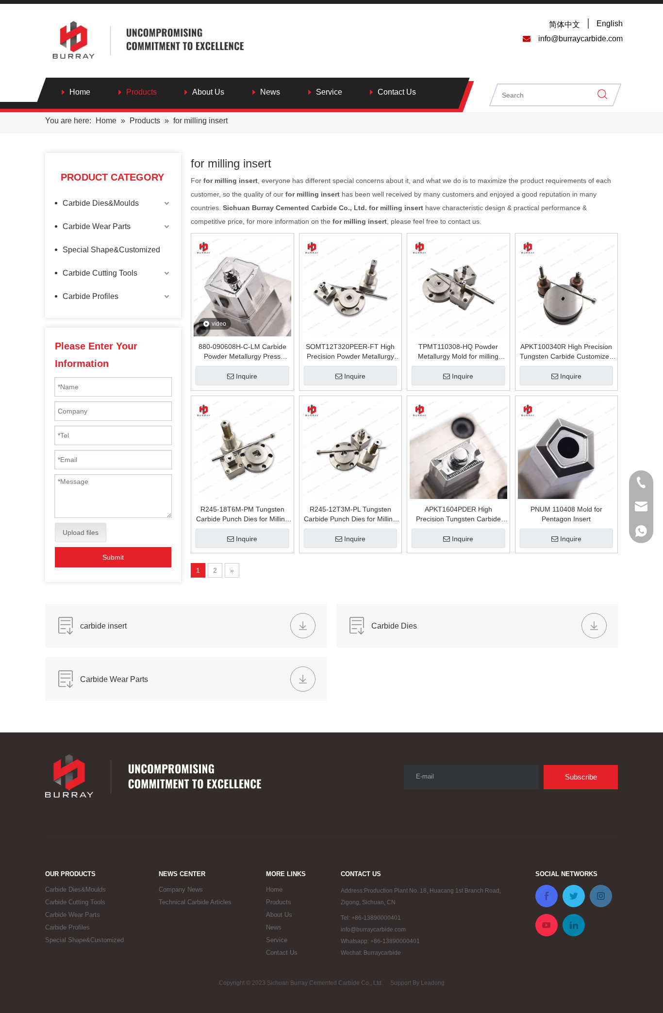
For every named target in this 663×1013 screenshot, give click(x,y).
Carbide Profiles (90, 296)
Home (79, 92)
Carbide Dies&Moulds (101, 203)
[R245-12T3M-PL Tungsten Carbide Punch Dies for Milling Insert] (350, 450)
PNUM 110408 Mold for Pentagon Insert (566, 514)
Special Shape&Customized (111, 250)
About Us (208, 92)
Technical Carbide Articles (195, 902)
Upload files (81, 532)
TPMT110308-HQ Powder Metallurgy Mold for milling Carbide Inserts (458, 352)
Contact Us (397, 92)
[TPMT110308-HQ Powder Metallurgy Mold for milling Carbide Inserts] (458, 287)
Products (141, 92)
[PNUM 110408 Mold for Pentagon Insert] (566, 450)
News (270, 92)
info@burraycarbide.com (373, 929)
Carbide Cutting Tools (100, 273)
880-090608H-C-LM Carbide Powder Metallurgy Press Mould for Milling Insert (242, 352)
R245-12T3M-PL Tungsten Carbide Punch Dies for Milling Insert (350, 514)
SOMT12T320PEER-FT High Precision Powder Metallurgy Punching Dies (350, 352)
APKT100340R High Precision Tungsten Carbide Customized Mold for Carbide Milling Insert (566, 352)
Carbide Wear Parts (97, 226)
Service (329, 92)
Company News (181, 889)
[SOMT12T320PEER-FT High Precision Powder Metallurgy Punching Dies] (350, 287)
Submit (113, 557)
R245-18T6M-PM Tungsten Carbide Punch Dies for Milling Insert (242, 514)
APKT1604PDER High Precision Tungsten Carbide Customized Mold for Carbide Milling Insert (458, 514)
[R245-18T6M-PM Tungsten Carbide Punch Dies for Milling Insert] (242, 450)
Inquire (246, 376)
